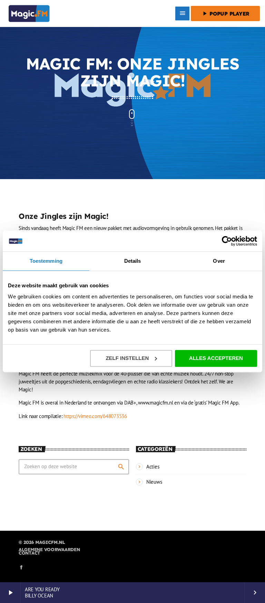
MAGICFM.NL (50, 542)
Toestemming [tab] (46, 261)
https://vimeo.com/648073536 (95, 416)
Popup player (225, 13)
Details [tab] (132, 261)
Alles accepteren (216, 358)
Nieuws (154, 482)
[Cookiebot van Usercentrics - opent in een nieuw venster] (227, 241)
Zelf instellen (127, 358)
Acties (152, 466)
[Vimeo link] (29, 13)
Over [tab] (219, 261)
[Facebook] (21, 567)
